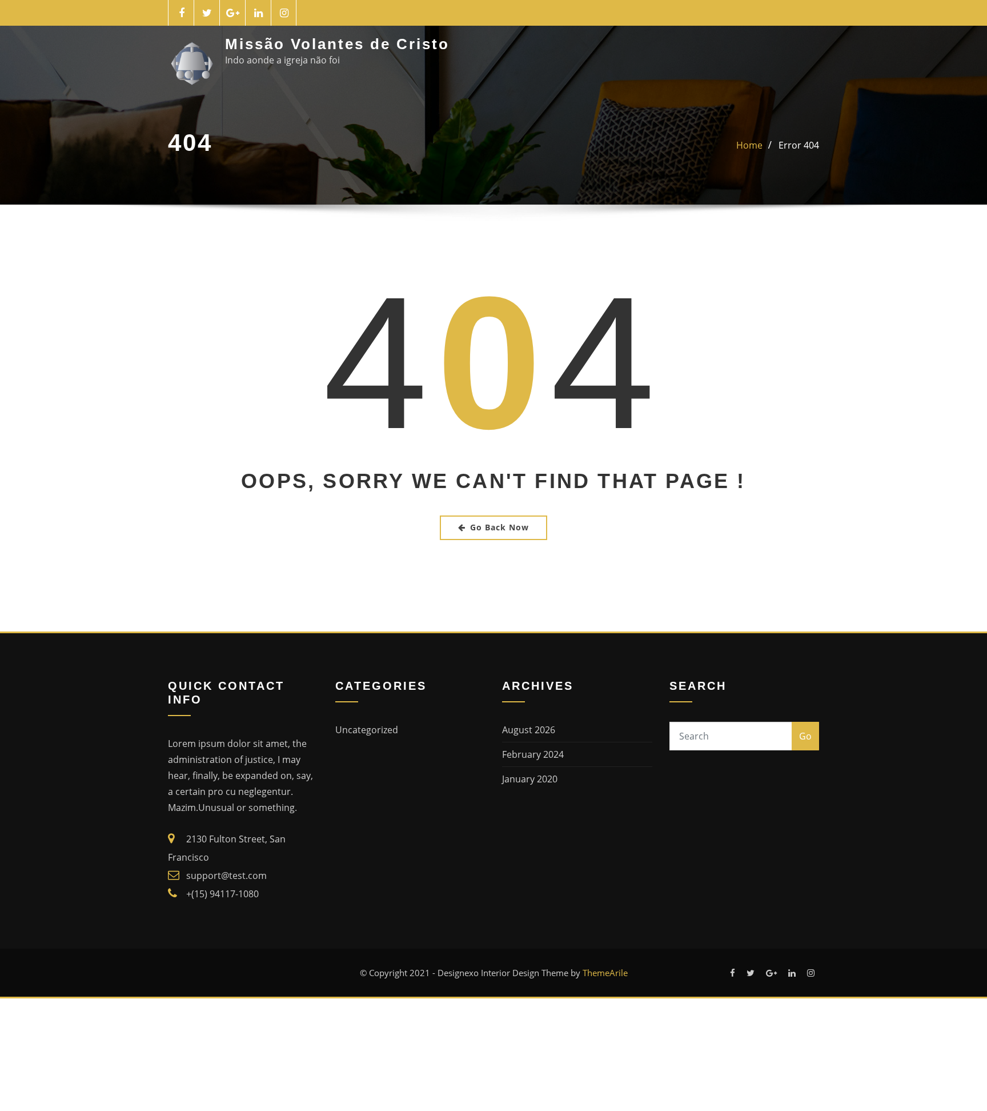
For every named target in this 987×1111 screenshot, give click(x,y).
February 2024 (533, 754)
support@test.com (226, 875)
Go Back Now (499, 527)
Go (805, 736)
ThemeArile (605, 972)
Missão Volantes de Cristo (337, 44)
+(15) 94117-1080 (222, 894)
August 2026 (528, 730)
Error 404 (799, 145)
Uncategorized (366, 730)
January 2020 (529, 779)
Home (749, 145)
